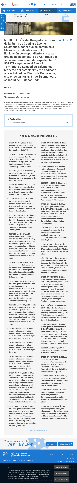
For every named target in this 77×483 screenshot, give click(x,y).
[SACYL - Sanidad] (4, 4)
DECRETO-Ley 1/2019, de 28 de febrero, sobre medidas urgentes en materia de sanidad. (54, 350)
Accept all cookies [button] (62, 467)
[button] (51, 444)
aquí (40, 474)
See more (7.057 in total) (38, 431)
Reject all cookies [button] (61, 473)
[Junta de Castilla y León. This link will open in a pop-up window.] (14, 4)
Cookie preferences (61, 479)
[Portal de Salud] (73, 4)
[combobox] (55, 4)
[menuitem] (10, 10)
